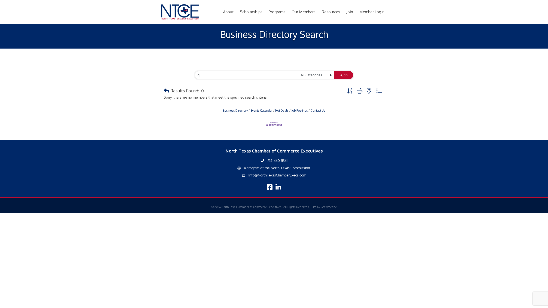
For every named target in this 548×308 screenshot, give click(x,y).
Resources (331, 11)
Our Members (304, 11)
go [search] (346, 75)
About (228, 11)
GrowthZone (329, 207)
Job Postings (299, 110)
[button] (166, 91)
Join (349, 11)
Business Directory (235, 110)
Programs (277, 11)
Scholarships (251, 11)
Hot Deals (282, 110)
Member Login (371, 11)
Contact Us (318, 110)
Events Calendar (262, 110)
